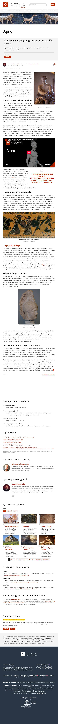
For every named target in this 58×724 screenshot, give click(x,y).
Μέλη (12, 628)
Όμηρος (44, 265)
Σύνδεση (53, 11)
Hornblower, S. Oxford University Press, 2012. (20, 447)
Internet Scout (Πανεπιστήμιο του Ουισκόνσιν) (21, 640)
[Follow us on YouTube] (51, 668)
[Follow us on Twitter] (40, 668)
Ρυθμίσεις (16, 675)
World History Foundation (9, 682)
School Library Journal (28, 641)
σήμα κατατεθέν (41, 693)
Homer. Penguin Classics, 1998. (12, 442)
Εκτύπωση (17, 69)
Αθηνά (13, 177)
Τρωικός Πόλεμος (13, 245)
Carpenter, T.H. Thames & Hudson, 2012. (19, 437)
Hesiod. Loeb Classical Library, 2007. (13, 441)
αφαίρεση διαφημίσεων (48, 374)
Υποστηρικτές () (39, 677)
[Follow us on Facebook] (37, 668)
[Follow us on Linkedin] (46, 668)
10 (32, 559)
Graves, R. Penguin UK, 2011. (13, 439)
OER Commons (15, 641)
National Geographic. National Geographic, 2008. (28, 448)
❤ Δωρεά (7, 57)
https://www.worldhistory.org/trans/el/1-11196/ (16, 575)
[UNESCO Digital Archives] (29, 703)
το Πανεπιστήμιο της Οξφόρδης (45, 636)
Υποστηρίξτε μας (42, 11)
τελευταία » (46, 559)
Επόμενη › (38, 559)
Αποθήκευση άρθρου (8, 69)
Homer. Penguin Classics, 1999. (13, 444)
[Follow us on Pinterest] (43, 668)
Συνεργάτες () (28, 677)
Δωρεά (6, 628)
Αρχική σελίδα (6, 11)
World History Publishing (10, 688)
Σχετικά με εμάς (29, 11)
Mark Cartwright (15, 64)
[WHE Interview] (13, 495)
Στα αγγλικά (17, 11)
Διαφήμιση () (44, 675)
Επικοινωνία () (33, 675)
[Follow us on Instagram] (48, 668)
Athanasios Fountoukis (33, 64)
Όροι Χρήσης (24, 675)
